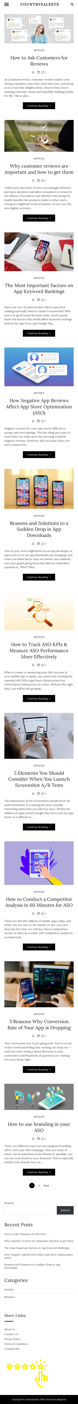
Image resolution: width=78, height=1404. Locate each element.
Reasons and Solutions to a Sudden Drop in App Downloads (39, 529)
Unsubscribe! (12, 1348)
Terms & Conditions (16, 1344)
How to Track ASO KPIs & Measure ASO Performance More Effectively (39, 650)
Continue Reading (37, 105)
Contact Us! (11, 1334)
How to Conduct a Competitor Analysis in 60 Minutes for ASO (39, 902)
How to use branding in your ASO (39, 1127)
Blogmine (61, 1399)
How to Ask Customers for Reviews (39, 61)
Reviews (39, 393)
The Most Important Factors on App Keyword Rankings (39, 288)
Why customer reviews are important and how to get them (39, 169)
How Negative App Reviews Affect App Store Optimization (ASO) (39, 406)
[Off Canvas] (6, 4)
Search (9, 1203)
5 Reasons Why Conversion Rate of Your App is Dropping (39, 1024)
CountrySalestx (39, 4)
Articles (39, 50)
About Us (9, 1329)
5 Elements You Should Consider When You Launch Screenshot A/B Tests (39, 779)
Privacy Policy (12, 1339)
